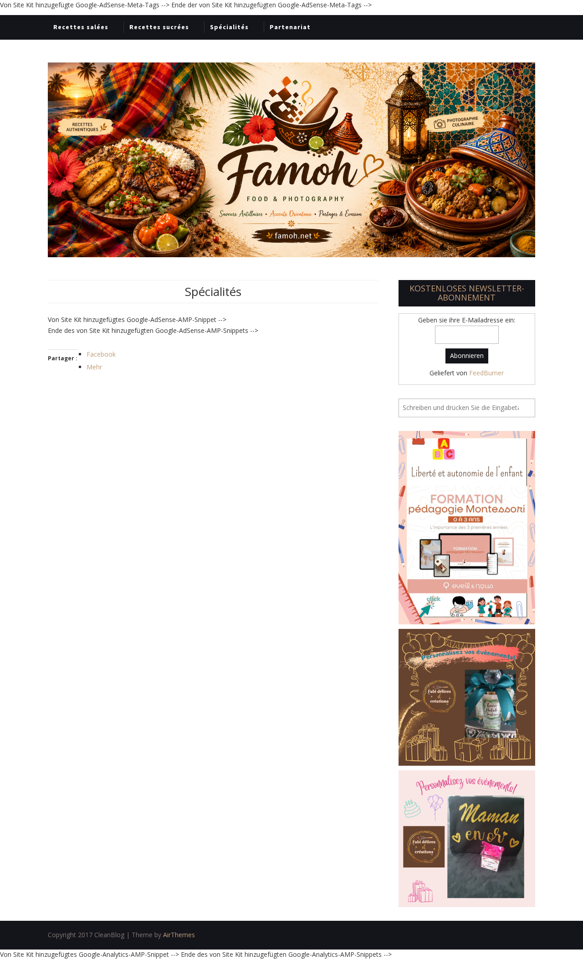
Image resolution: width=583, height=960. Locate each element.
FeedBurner (486, 372)
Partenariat (290, 27)
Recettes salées (80, 27)
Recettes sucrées (159, 27)
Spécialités (229, 27)
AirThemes (179, 934)
